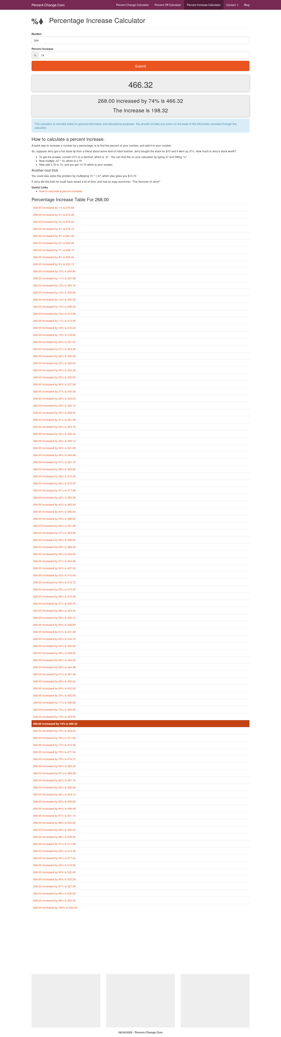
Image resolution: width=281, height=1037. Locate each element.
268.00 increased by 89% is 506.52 (54, 830)
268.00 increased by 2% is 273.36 (53, 214)
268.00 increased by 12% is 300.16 (54, 285)
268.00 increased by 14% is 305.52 (54, 299)
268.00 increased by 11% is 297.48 (54, 278)
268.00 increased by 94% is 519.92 (54, 865)
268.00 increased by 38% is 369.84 (54, 469)
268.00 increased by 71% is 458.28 (54, 702)
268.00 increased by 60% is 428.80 (54, 625)
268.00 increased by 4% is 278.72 (53, 229)
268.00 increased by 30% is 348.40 (54, 412)
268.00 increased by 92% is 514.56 (54, 851)
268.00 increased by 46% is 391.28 (54, 526)
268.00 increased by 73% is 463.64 (54, 716)
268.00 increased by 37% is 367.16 (54, 462)
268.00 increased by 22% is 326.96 (54, 356)
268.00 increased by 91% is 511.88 (54, 844)
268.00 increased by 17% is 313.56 (54, 321)
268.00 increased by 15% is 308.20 (54, 306)
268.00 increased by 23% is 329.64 (54, 363)
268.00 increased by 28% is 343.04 (54, 398)
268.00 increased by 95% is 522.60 (54, 872)
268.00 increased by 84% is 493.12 (54, 794)
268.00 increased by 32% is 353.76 (54, 427)
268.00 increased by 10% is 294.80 (54, 271)
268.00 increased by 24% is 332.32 (54, 370)
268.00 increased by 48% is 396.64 (54, 540)
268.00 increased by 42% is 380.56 (54, 497)
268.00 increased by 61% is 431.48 (54, 632)
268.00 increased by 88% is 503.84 (54, 823)
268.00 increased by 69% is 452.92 (54, 688)
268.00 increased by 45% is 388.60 (54, 519)
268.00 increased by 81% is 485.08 (54, 773)
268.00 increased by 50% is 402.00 (54, 554)
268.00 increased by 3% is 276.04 (53, 222)
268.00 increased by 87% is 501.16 (54, 815)
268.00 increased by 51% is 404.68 (54, 561)
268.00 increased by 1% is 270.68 (53, 207)
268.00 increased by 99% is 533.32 (54, 900)
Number (37, 34)
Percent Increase (204, 5)
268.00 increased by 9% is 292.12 (53, 264)
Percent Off (168, 5)
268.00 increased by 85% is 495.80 (54, 801)
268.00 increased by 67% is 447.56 (54, 674)
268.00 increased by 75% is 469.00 (54, 731)
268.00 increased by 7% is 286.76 (53, 250)
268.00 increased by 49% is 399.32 (54, 547)
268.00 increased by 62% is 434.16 (54, 639)
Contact (231, 5)
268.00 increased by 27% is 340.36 (54, 391)
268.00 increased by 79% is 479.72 (54, 759)
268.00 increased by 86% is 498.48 (54, 808)
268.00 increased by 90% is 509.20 (54, 837)
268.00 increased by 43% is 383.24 (54, 504)
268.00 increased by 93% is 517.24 (54, 858)
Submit (140, 65)
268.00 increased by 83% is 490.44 (54, 787)
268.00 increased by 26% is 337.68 (54, 384)
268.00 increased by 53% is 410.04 (54, 575)
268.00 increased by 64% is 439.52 (54, 653)
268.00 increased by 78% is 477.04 (54, 752)
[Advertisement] (140, 943)
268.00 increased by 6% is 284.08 (53, 243)
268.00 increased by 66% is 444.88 (54, 667)
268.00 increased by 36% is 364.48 (54, 455)
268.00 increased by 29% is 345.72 (54, 405)
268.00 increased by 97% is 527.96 (54, 886)
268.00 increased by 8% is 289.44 (53, 257)
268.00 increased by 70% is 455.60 (54, 695)
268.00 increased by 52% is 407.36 (54, 568)
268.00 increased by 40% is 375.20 (54, 483)
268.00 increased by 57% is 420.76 (54, 603)
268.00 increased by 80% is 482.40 (54, 766)
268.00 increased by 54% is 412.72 (54, 582)
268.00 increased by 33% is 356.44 (54, 434)
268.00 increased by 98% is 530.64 (54, 893)
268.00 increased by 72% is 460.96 (54, 709)
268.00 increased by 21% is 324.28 (54, 349)
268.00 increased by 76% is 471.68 (54, 738)
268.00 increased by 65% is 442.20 (54, 660)
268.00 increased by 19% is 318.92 (54, 335)
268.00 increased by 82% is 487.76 (54, 780)
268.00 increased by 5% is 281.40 (53, 236)
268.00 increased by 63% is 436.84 (54, 646)
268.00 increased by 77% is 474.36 (54, 745)
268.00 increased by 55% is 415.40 (54, 589)
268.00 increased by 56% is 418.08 (54, 596)
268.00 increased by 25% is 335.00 (54, 377)
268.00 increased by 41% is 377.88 (54, 490)
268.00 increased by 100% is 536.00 (55, 907)
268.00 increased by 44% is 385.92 (54, 511)
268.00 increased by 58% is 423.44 (54, 610)
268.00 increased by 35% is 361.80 (54, 448)
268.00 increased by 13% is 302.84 (54, 292)
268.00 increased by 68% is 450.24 (54, 681)
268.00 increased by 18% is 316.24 (54, 328)
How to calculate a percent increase (60, 191)
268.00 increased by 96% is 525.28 (54, 879)
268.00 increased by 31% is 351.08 (54, 420)
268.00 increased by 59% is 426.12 (54, 617)
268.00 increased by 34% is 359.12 (54, 441)
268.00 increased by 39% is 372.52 (54, 476)
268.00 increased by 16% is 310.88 (54, 313)
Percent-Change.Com (48, 4)
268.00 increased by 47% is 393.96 (54, 533)
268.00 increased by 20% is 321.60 (54, 342)
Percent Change (132, 5)
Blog (246, 5)
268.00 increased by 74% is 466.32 (55, 724)
